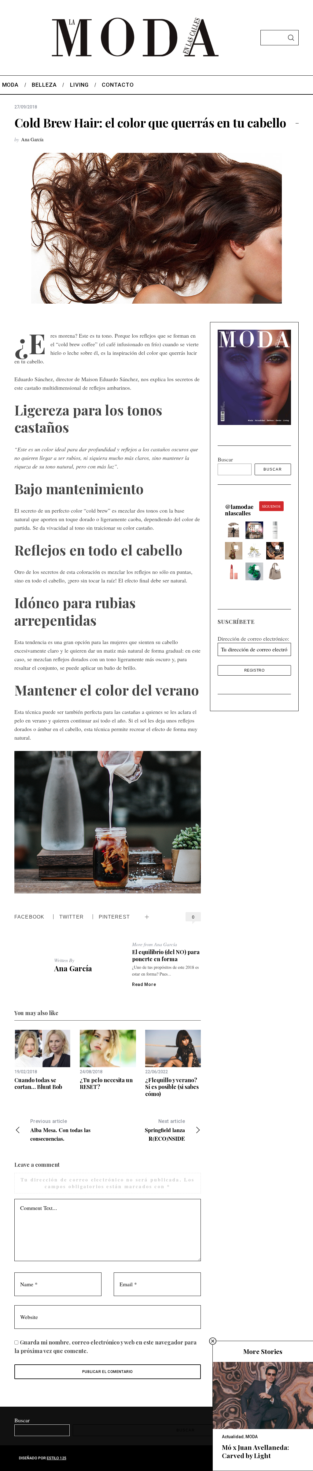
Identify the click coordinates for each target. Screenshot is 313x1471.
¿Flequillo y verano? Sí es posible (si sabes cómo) (172, 1087)
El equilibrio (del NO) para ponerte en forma (166, 955)
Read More (144, 984)
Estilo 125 (56, 1458)
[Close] (212, 1341)
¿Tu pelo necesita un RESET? (106, 1083)
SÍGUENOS (271, 506)
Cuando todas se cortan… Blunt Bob (38, 1083)
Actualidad (233, 1436)
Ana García (32, 139)
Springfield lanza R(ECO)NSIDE (165, 1130)
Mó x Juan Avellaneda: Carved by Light (255, 1451)
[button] (233, 530)
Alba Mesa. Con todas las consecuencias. (60, 1130)
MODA (251, 1436)
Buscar (225, 459)
